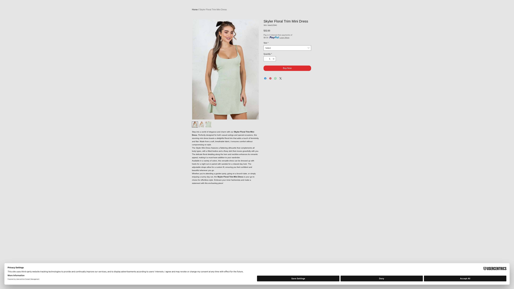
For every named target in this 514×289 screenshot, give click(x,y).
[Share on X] (280, 78)
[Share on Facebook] (265, 78)
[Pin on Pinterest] (270, 78)
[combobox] (287, 48)
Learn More (284, 38)
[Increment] (273, 58)
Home (195, 9)
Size (266, 43)
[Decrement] (265, 58)
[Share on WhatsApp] (275, 78)
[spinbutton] (269, 58)
